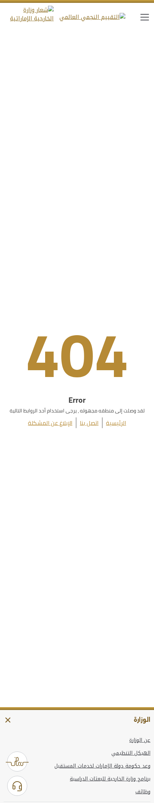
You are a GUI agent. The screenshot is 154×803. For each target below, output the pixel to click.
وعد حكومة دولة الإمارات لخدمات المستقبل (102, 766)
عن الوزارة (139, 740)
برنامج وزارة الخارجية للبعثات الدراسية (110, 779)
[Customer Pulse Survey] (17, 761)
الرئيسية (116, 422)
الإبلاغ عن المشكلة (50, 422)
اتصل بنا (89, 422)
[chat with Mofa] (17, 786)
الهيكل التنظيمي (130, 753)
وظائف (142, 791)
